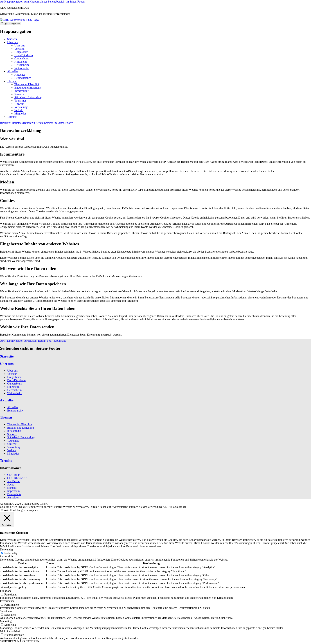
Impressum (13, 491)
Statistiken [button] (6, 611)
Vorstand (19, 48)
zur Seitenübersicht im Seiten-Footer (64, 1)
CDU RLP (13, 474)
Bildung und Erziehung (27, 87)
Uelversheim (21, 64)
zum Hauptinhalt (33, 1)
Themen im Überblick (26, 84)
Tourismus (20, 100)
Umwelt (19, 103)
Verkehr (18, 110)
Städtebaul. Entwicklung (28, 97)
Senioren (19, 94)
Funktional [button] (6, 590)
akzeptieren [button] (33, 510)
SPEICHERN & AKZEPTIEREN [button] (19, 641)
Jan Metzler (13, 481)
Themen (12, 81)
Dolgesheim (21, 51)
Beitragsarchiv (22, 77)
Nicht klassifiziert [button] (10, 631)
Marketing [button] (6, 621)
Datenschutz (14, 494)
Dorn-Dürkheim (23, 55)
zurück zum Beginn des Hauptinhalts (45, 340)
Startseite (12, 39)
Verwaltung (21, 107)
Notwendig (10, 553)
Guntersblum (21, 58)
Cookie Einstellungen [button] (13, 510)
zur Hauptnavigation (11, 1)
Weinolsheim (21, 68)
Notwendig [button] (6, 549)
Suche (10, 484)
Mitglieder (20, 113)
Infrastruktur (21, 90)
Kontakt (11, 487)
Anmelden (13, 497)
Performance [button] (7, 600)
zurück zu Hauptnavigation (15, 122)
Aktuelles (12, 71)
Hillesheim (20, 61)
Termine (12, 116)
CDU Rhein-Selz (17, 478)
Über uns (12, 42)
